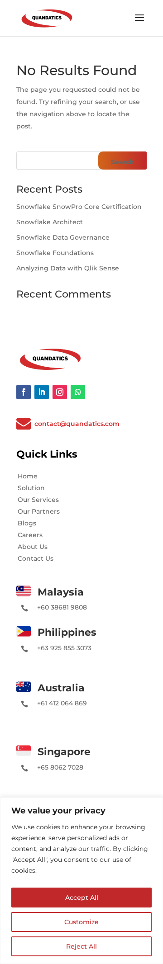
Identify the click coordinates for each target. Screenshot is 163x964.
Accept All (81, 897)
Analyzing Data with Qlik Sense (67, 268)
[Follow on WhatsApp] (78, 392)
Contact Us (35, 558)
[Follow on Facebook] (23, 392)
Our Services (38, 500)
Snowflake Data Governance (63, 237)
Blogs (27, 523)
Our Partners (39, 511)
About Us (33, 547)
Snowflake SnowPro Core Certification (79, 207)
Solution (31, 488)
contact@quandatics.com (77, 424)
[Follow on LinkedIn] (41, 392)
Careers (30, 535)
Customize (81, 922)
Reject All (81, 946)
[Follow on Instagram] (60, 392)
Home (28, 476)
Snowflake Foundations (55, 253)
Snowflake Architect (49, 222)
